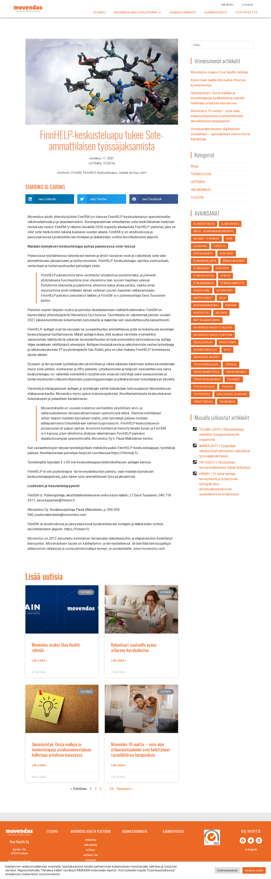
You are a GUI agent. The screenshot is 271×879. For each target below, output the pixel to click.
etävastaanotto (233, 283)
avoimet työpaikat (206, 238)
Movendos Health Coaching (213, 327)
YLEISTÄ (109, 163)
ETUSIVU (100, 12)
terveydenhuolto (206, 364)
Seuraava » (125, 789)
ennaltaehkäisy (234, 260)
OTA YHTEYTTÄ (246, 12)
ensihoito (63, 173)
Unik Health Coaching (232, 394)
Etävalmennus (204, 283)
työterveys (202, 394)
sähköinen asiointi (207, 357)
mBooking (90, 844)
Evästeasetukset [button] (227, 870)
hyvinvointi (225, 290)
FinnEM (76, 173)
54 (111, 789)
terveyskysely (236, 372)
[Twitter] (251, 840)
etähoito (222, 268)
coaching (200, 246)
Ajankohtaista (204, 223)
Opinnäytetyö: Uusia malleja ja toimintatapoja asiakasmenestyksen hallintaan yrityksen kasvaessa (61, 749)
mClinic (90, 849)
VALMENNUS (201, 190)
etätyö (225, 275)
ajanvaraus (230, 223)
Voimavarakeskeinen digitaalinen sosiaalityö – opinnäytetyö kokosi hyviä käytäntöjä (220, 134)
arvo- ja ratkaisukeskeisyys (214, 231)
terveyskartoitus (206, 372)
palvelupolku (203, 342)
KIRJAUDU (228, 4)
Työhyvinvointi (204, 386)
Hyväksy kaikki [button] (254, 870)
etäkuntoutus (204, 275)
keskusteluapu (107, 173)
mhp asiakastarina (207, 320)
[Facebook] (243, 840)
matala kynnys (129, 173)
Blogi (195, 166)
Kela (222, 297)
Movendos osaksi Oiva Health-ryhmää (56, 647)
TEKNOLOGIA (201, 174)
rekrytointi (227, 342)
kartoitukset (203, 297)
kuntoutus (201, 312)
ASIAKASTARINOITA (182, 12)
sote (143, 173)
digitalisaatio (203, 253)
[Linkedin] (259, 840)
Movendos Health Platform (213, 334)
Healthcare (202, 290)
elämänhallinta (205, 260)
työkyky (227, 386)
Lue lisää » (39, 660)
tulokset (233, 379)
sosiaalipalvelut (205, 349)
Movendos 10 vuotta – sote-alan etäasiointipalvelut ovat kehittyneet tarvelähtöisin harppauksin (140, 749)
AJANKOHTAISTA (215, 12)
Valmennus (227, 401)
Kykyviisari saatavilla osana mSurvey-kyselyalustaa (133, 647)
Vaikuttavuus (203, 401)
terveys (231, 364)
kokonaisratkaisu (206, 305)
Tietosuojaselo (17, 861)
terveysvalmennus (207, 379)
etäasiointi (201, 268)
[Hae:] (222, 45)
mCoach (221, 312)
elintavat (227, 253)
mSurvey (90, 839)
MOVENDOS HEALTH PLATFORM (135, 12)
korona (230, 305)
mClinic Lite (90, 855)
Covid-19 (219, 246)
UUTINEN (95, 163)
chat (229, 238)
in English (247, 4)
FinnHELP (89, 173)
